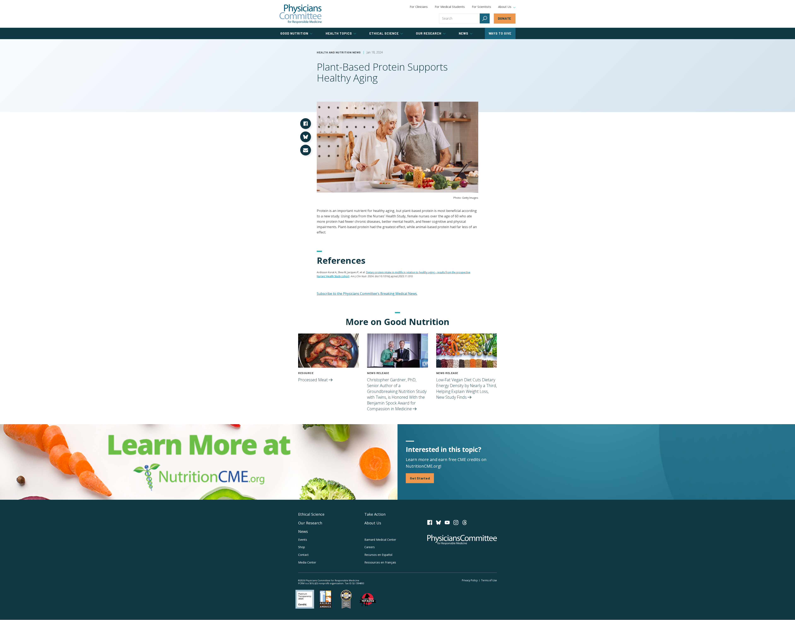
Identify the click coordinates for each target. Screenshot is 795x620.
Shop (301, 547)
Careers (369, 547)
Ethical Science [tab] (384, 33)
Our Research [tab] (428, 33)
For (450, 7)
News (303, 531)
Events (302, 540)
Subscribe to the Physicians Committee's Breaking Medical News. (367, 293)
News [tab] (463, 33)
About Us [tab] (504, 7)
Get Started (420, 478)
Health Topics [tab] (339, 33)
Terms (489, 580)
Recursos (378, 555)
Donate (505, 18)
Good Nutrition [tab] (294, 33)
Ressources (380, 562)
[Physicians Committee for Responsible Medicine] (300, 14)
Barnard (380, 540)
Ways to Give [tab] (500, 33)
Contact (303, 555)
